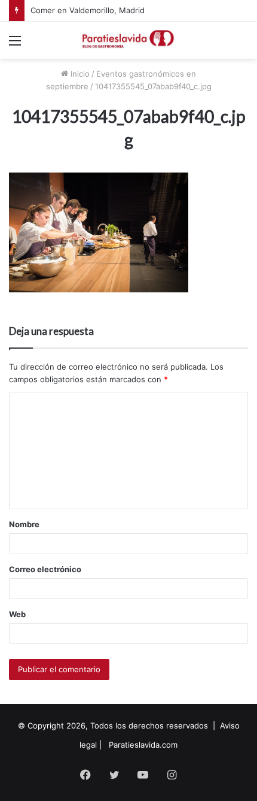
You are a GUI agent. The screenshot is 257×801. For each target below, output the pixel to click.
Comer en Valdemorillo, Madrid (87, 10)
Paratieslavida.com (143, 744)
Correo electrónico (45, 569)
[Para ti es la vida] (128, 40)
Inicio (79, 73)
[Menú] (15, 44)
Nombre (24, 524)
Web (17, 614)
